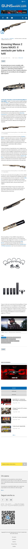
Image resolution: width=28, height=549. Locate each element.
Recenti (16, 388)
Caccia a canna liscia (6, 342)
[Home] (14, 5)
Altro (14, 435)
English (3, 61)
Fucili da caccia (5, 339)
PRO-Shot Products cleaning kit (20, 417)
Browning (4, 337)
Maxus (8, 102)
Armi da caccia (12, 339)
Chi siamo (14, 537)
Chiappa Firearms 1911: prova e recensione (20, 409)
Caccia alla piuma (16, 337)
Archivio (14, 394)
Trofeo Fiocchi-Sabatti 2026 (19, 426)
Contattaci (14, 539)
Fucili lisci (20, 57)
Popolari (14, 391)
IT (24, 1)
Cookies (14, 546)
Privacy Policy (14, 544)
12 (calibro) (9, 337)
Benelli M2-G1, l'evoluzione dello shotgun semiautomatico (19, 400)
